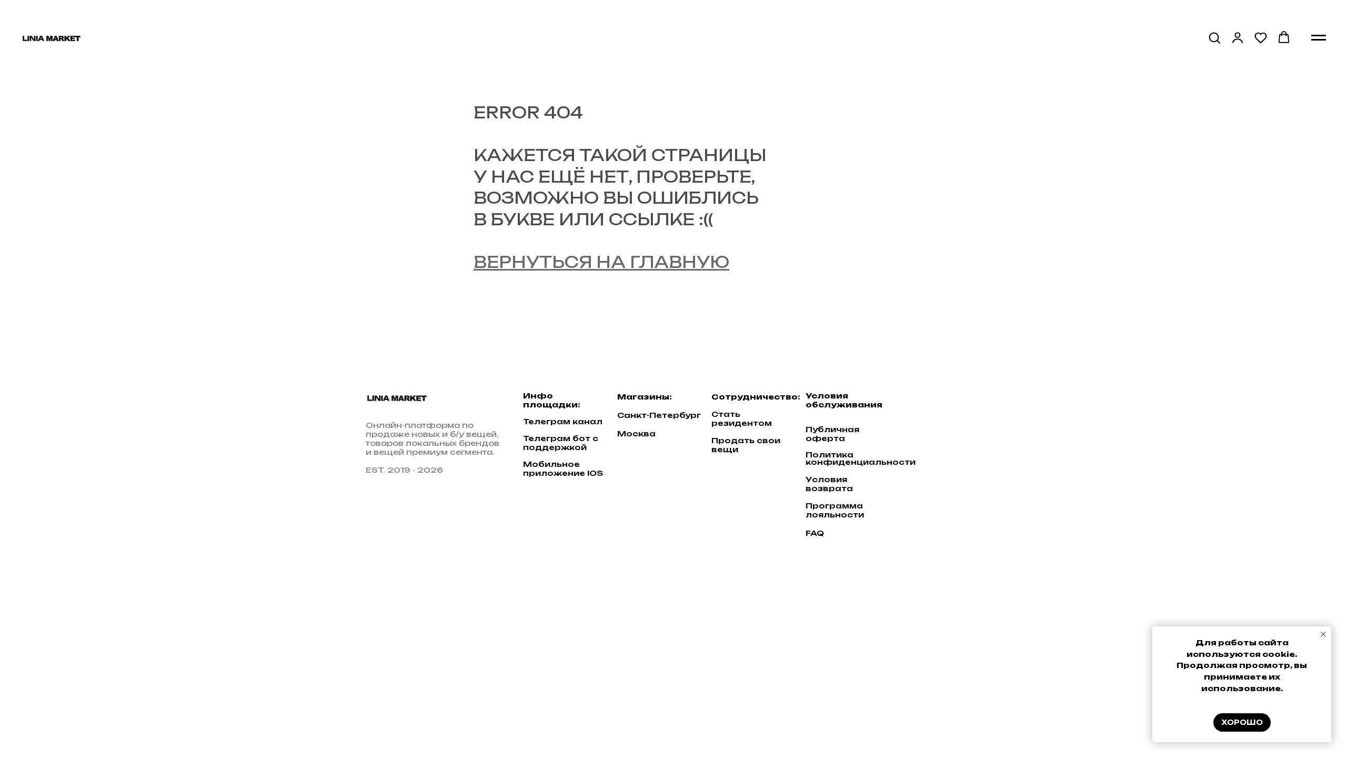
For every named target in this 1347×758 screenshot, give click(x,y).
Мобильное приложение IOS (563, 468)
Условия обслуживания (844, 400)
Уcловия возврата (829, 484)
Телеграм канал (562, 421)
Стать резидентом (741, 418)
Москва (636, 433)
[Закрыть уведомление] (1323, 634)
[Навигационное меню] (1318, 38)
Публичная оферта (832, 434)
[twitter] (943, 402)
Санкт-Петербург (659, 415)
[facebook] (923, 402)
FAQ (815, 532)
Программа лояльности (835, 510)
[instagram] (964, 402)
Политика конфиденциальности (861, 458)
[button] (1214, 37)
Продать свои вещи (745, 445)
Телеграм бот (556, 438)
